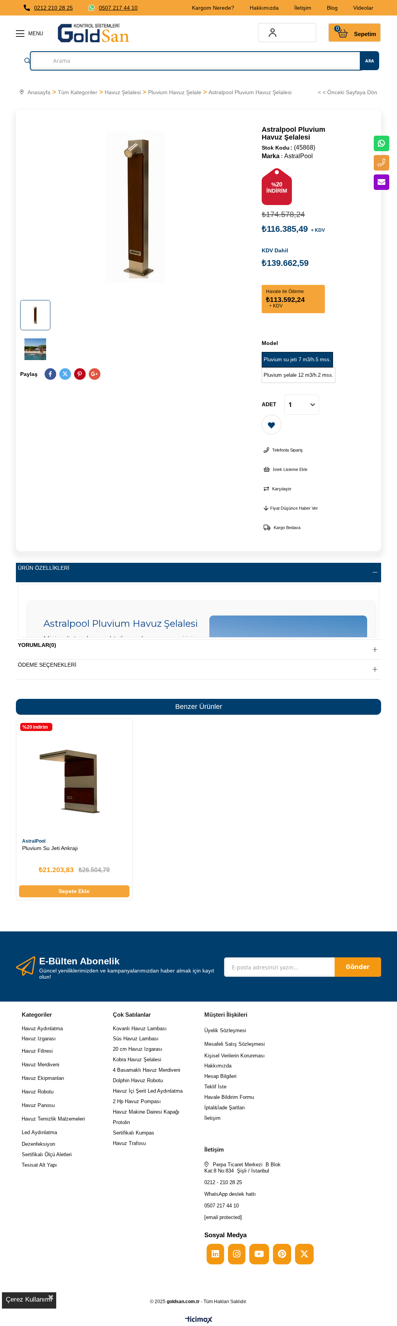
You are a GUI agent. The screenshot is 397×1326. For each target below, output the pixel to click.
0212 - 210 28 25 (223, 1182)
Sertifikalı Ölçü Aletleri (47, 1154)
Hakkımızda (264, 8)
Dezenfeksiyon (38, 1144)
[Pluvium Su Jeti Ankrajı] (74, 777)
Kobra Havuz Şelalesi (137, 1059)
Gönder (358, 967)
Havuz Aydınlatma (42, 1028)
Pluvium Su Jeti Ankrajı (50, 848)
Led (26, 1132)
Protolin (121, 1122)
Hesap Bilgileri (220, 1076)
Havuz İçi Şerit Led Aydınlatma (148, 1091)
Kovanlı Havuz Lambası (140, 1028)
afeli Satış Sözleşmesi (239, 1044)
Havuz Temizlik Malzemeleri (53, 1119)
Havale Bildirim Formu (229, 1097)
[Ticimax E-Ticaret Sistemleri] (198, 1320)
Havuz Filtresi (37, 1051)
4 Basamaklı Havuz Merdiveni (146, 1070)
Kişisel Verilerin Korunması (234, 1056)
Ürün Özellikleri (43, 568)
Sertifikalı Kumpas (133, 1133)
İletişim (302, 8)
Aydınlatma (44, 1132)
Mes (209, 1044)
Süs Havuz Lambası (136, 1038)
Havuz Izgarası (39, 1038)
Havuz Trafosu (129, 1143)
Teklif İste (216, 1087)
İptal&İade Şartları (224, 1107)
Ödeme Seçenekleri (47, 665)
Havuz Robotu (38, 1092)
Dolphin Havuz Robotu (138, 1080)
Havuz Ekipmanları (43, 1078)
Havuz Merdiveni (40, 1064)
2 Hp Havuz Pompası (137, 1101)
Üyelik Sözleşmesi (225, 1030)
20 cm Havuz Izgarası (137, 1049)
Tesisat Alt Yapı (39, 1165)
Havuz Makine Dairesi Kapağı (146, 1112)
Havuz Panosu (38, 1105)
